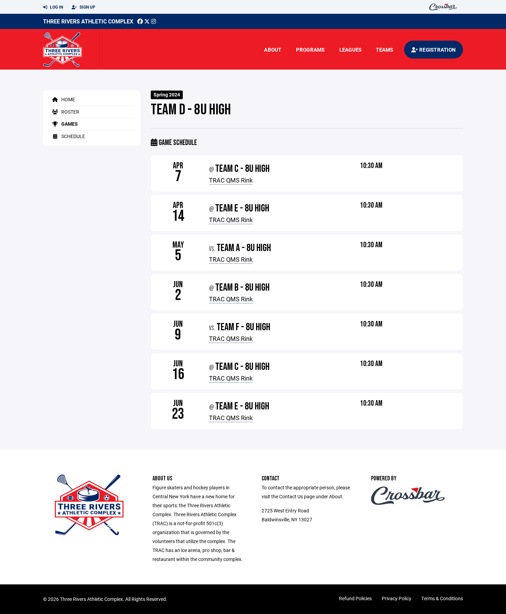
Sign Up (86, 7)
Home (67, 99)
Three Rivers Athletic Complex (88, 21)
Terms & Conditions (442, 598)
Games (69, 124)
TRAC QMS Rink (231, 180)
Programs (310, 49)
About (272, 49)
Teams (384, 49)
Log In (56, 7)
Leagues (350, 49)
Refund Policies (355, 598)
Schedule (72, 136)
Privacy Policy (396, 598)
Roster (69, 111)
